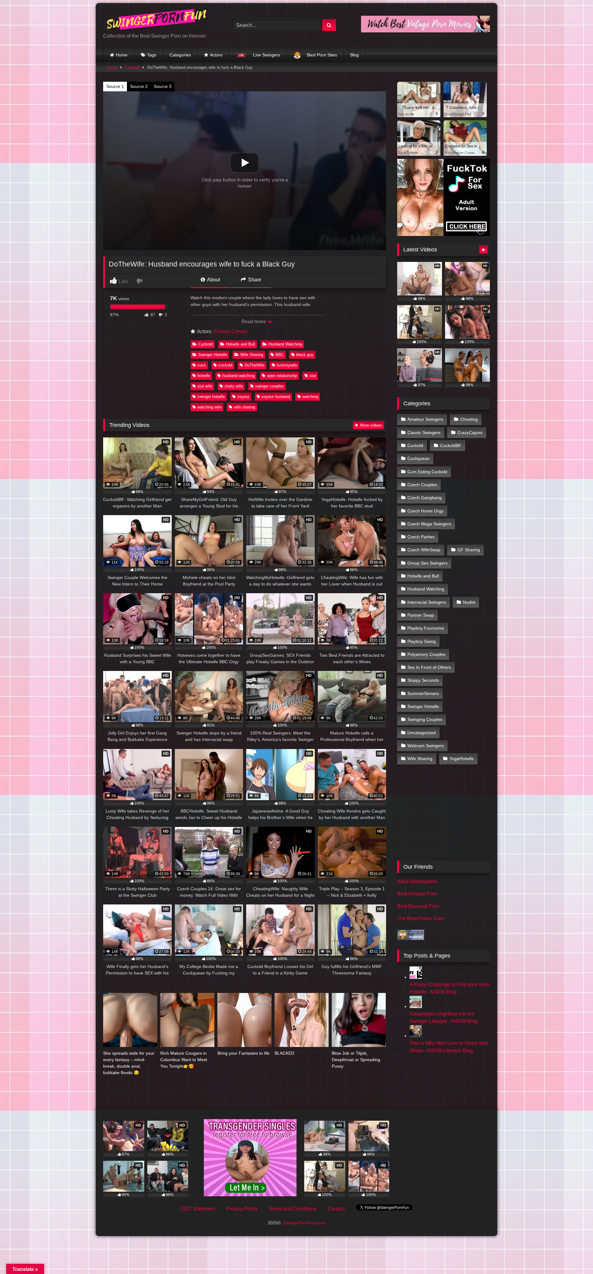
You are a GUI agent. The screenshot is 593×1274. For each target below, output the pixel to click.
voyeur (243, 396)
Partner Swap (420, 615)
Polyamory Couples (426, 654)
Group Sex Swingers (427, 562)
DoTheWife (254, 365)
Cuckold (132, 67)
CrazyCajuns (469, 432)
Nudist (469, 602)
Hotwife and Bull (240, 344)
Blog (354, 54)
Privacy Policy (242, 1208)
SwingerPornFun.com (304, 1222)
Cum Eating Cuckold (427, 471)
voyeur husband (276, 396)
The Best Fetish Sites (420, 918)
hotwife (203, 375)
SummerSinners (423, 693)
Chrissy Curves (230, 331)
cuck (201, 365)
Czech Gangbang (424, 497)
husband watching (238, 375)
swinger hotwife (211, 396)
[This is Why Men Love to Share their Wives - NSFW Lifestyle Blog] (416, 1035)
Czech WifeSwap (423, 549)
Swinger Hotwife (212, 354)
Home (122, 54)
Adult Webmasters (417, 881)
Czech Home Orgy (425, 510)
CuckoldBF (450, 445)
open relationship (282, 375)
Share (254, 279)
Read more (254, 321)
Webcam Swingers (425, 745)
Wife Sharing (251, 354)
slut (312, 375)
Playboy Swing (421, 641)
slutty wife (234, 386)
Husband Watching (285, 344)
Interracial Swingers (426, 602)
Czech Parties (421, 536)
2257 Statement (198, 1208)
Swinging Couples (424, 719)
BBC (279, 354)
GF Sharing (468, 549)
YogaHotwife (461, 758)
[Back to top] (574, 1256)
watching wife (209, 407)
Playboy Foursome (425, 628)
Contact (336, 1208)
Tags (151, 54)
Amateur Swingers (425, 419)
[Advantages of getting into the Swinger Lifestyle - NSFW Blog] (416, 1006)
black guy (304, 354)
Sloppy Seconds (423, 680)
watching (310, 396)
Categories (180, 54)
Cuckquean (418, 458)
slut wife (204, 386)
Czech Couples (422, 484)
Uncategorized (421, 732)
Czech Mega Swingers (429, 523)
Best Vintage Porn (417, 893)
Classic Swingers (423, 432)
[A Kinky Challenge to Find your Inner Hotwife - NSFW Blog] (416, 977)
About (213, 279)
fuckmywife (287, 365)
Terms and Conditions (293, 1208)
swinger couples (269, 386)
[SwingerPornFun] (157, 20)
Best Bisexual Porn (418, 906)
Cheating (469, 419)
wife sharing (244, 407)
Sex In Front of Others (429, 667)
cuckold (225, 365)
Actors (216, 54)
